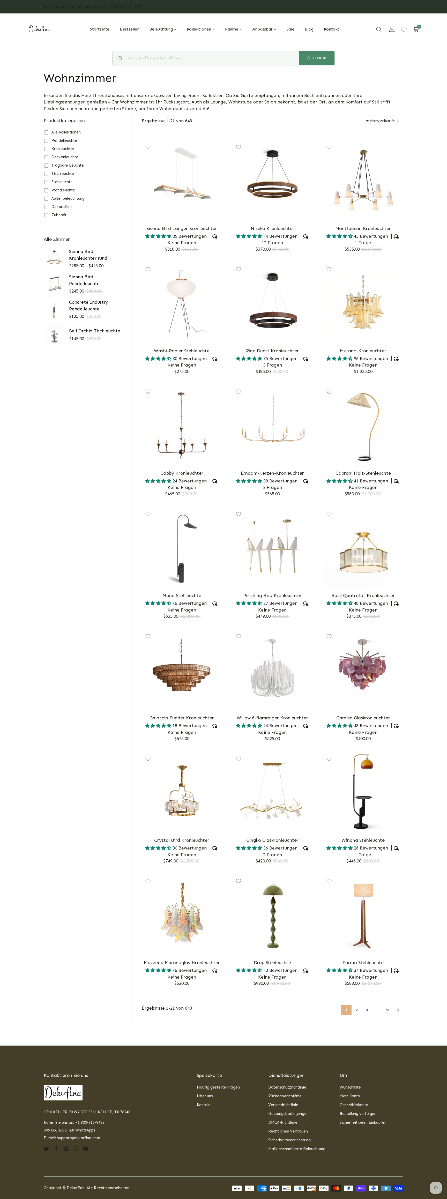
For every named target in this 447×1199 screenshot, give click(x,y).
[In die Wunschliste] (148, 147)
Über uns (205, 1096)
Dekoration (61, 206)
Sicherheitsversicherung (289, 1140)
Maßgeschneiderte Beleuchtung (296, 1148)
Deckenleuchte (64, 157)
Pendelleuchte (64, 140)
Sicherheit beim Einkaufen (363, 1122)
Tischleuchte (62, 173)
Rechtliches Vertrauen (288, 1131)
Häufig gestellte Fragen (218, 1087)
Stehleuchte (62, 182)
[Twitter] (46, 1148)
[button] (379, 29)
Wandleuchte (63, 190)
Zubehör (58, 215)
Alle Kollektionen (66, 132)
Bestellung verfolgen (358, 1113)
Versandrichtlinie (283, 1105)
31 (388, 1010)
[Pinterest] (66, 1148)
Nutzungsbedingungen (288, 1113)
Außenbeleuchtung (68, 198)
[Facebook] (56, 1148)
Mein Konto (350, 1096)
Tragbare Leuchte (67, 165)
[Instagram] (75, 1148)
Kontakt (204, 1105)
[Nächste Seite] (398, 1010)
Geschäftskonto (354, 1105)
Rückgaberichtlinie (285, 1096)
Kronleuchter (62, 148)
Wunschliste (350, 1087)
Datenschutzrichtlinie (287, 1087)
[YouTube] (85, 1148)
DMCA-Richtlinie (282, 1122)
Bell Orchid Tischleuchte (94, 330)
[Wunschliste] (403, 29)
